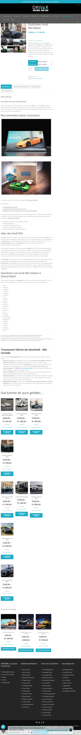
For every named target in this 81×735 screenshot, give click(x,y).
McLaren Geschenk (47, 699)
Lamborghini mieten (27, 685)
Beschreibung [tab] (6, 86)
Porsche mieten (26, 683)
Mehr (12, 19)
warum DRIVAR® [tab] (6, 91)
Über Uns (6, 19)
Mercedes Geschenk (47, 701)
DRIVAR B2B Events (47, 677)
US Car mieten (66, 680)
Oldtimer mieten (67, 683)
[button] (3, 731)
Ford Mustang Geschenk (48, 693)
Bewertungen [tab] (35, 86)
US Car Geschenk (46, 715)
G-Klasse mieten (26, 680)
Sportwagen (7, 16)
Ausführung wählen (7, 432)
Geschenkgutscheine (27, 368)
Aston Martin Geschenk (48, 680)
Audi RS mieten (26, 672)
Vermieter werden (67, 16)
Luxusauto (17, 16)
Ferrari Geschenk (46, 691)
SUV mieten (66, 677)
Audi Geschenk (46, 683)
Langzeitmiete (45, 16)
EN (77, 5)
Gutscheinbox (33, 64)
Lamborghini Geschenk (48, 696)
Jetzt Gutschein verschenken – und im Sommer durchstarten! (40, 2)
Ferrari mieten (25, 688)
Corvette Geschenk (47, 688)
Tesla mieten (25, 707)
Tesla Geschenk (46, 712)
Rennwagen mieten (68, 688)
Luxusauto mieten (67, 672)
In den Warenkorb (41, 68)
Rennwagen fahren (47, 672)
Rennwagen (35, 16)
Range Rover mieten (27, 699)
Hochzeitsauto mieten (68, 675)
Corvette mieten (26, 701)
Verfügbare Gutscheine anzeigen (57, 730)
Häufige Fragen (6, 682)
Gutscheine (55, 16)
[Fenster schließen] (70, 730)
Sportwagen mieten (68, 669)
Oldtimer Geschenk (47, 710)
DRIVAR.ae (76, 726)
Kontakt (4, 677)
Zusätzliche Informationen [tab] (20, 86)
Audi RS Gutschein (38, 78)
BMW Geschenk (46, 685)
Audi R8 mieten (26, 669)
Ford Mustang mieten (27, 704)
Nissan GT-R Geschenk (48, 704)
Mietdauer (33, 61)
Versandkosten (39, 40)
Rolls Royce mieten (27, 693)
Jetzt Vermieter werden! (8, 674)
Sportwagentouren (47, 675)
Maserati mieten (26, 696)
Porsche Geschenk (47, 707)
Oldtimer (26, 16)
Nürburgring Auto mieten (69, 691)
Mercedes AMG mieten (28, 677)
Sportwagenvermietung (8, 672)
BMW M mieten (26, 675)
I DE (79, 5)
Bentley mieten (26, 691)
